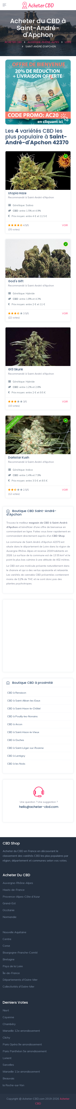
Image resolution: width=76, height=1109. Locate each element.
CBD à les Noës (16, 763)
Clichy (6, 1037)
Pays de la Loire (13, 966)
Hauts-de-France (14, 889)
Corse (6, 945)
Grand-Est (9, 903)
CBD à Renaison (16, 692)
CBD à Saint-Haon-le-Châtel (23, 708)
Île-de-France (11, 973)
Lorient (7, 1058)
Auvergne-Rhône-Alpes (18, 883)
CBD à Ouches (15, 740)
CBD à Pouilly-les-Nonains (22, 716)
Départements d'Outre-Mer (20, 979)
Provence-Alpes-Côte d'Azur (21, 896)
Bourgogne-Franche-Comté (20, 952)
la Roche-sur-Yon (13, 1085)
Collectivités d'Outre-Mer (18, 986)
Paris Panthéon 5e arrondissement (25, 1051)
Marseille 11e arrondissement (21, 1071)
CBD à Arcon (14, 724)
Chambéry (9, 1024)
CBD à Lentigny (16, 755)
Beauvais (8, 1078)
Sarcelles (8, 1064)
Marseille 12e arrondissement (21, 1030)
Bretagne (8, 959)
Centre (7, 939)
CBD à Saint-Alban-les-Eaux (23, 700)
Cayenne (8, 1017)
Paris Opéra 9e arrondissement (22, 1044)
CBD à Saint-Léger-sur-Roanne (25, 747)
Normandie (9, 917)
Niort (6, 1010)
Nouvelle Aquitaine (14, 932)
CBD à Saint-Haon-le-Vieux (23, 732)
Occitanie (8, 910)
